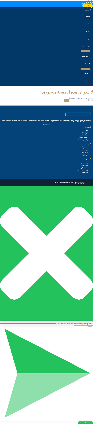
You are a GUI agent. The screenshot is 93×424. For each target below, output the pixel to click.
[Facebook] (88, 2)
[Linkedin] (92, 2)
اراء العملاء (87, 64)
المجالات (88, 39)
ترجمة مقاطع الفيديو (83, 137)
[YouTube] (90, 2)
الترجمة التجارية (84, 147)
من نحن (88, 24)
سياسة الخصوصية (46, 124)
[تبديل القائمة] (85, 51)
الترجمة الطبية (85, 152)
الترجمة (86, 130)
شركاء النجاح (84, 73)
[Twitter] (86, 2)
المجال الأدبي (85, 150)
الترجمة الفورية (84, 132)
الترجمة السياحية (84, 154)
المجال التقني (85, 155)
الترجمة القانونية (84, 148)
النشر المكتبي (85, 135)
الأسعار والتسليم (86, 46)
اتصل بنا (88, 81)
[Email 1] (72, 184)
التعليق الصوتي (84, 134)
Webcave (82, 182)
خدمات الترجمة (86, 31)
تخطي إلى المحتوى (89, 0)
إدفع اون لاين (84, 56)
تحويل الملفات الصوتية (83, 139)
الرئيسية (88, 16)
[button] (87, 5)
